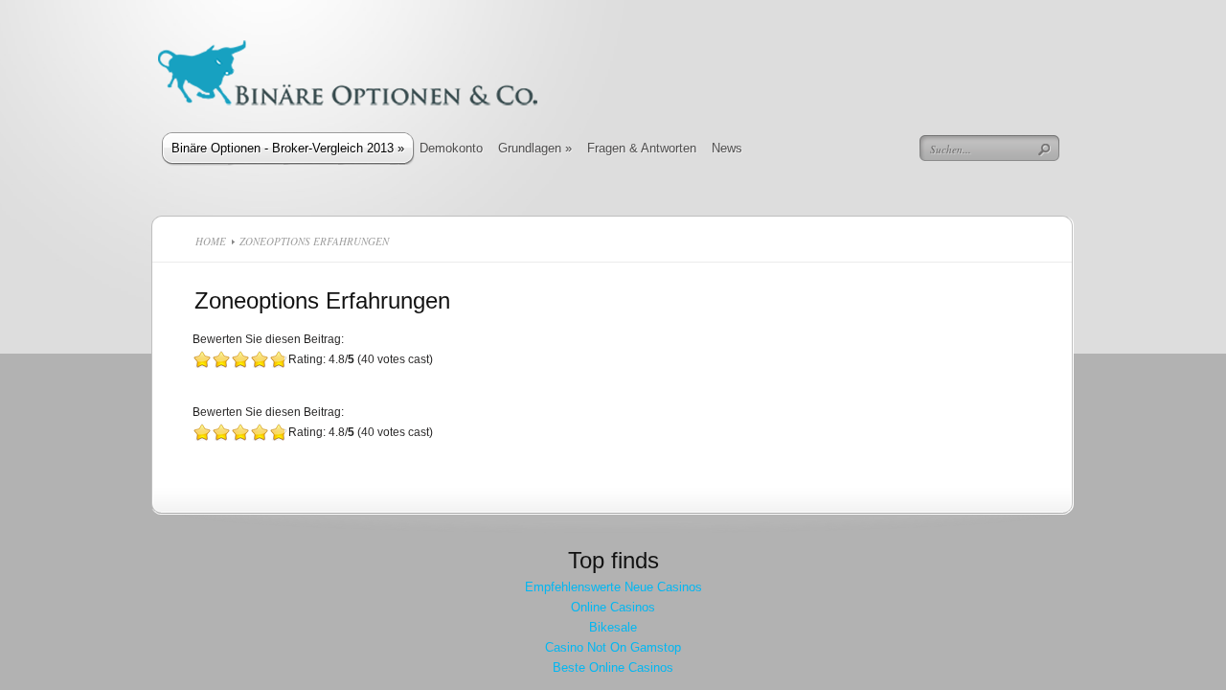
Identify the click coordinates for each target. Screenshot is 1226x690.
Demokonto (451, 148)
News (727, 148)
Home (210, 241)
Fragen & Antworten (641, 148)
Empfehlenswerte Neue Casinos (613, 587)
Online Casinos (613, 607)
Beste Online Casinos (613, 667)
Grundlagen (535, 148)
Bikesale (613, 627)
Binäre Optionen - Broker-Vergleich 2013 (287, 148)
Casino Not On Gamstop (613, 647)
